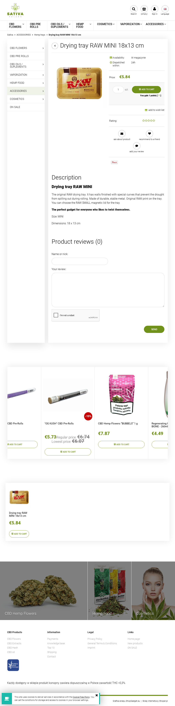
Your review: (59, 269)
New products (135, 643)
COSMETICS (17, 99)
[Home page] (15, 10)
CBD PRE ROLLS (19, 56)
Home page (134, 639)
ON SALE (15, 107)
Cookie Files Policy (81, 697)
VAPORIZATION (18, 74)
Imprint (91, 647)
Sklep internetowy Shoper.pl (155, 701)
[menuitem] (16, 26)
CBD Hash (12, 647)
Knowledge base (56, 643)
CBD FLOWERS (18, 48)
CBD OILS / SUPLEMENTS (18, 65)
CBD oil (11, 652)
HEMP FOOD (17, 82)
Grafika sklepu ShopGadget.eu (126, 701)
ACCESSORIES (18, 90)
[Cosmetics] (153, 590)
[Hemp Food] (109, 590)
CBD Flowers (14, 639)
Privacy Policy (95, 639)
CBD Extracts (14, 643)
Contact (51, 656)
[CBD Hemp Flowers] (44, 590)
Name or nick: (60, 254)
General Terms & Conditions (102, 643)
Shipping (52, 652)
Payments (52, 639)
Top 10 (51, 647)
